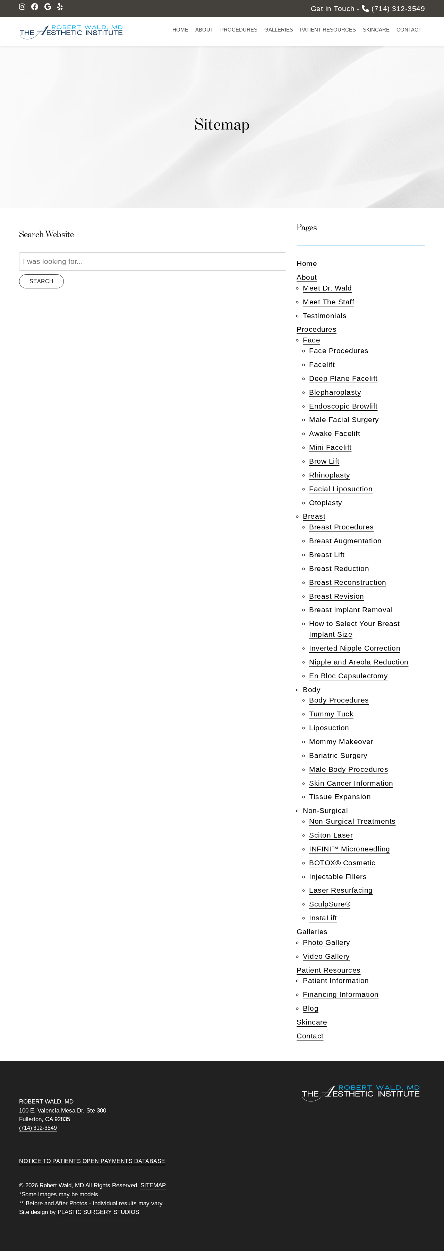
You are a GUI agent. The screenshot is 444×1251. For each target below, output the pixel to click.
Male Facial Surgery (344, 419)
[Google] (48, 7)
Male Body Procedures (348, 769)
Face (311, 340)
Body (312, 690)
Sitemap (153, 1185)
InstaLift (323, 918)
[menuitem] (180, 30)
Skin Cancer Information (351, 783)
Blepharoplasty (335, 392)
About (204, 30)
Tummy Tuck (331, 714)
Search (41, 281)
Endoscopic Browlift (343, 406)
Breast (314, 516)
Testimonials (325, 316)
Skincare (376, 30)
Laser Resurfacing (341, 890)
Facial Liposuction (341, 489)
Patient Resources (328, 30)
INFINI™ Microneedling (349, 849)
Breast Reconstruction (347, 582)
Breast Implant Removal (351, 610)
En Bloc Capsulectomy (348, 676)
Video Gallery (326, 956)
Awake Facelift (334, 433)
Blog (310, 1008)
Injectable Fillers (338, 877)
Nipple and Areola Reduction (359, 662)
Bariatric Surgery (338, 755)
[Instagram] (22, 7)
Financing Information (341, 994)
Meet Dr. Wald (327, 288)
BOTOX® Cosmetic (342, 863)
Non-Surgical (325, 810)
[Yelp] (60, 7)
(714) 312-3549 (38, 1128)
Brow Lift (324, 461)
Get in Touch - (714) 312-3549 (368, 8)
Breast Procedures (341, 527)
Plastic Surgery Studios (98, 1212)
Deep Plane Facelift (343, 378)
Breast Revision (336, 596)
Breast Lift (327, 555)
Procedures (238, 30)
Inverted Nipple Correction (354, 648)
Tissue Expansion (340, 797)
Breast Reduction (339, 568)
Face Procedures (339, 351)
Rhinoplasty (329, 475)
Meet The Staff (328, 302)
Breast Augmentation (345, 541)
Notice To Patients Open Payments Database (92, 1161)
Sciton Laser (331, 835)
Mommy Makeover (341, 741)
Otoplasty (325, 503)
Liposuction (329, 728)
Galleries (278, 30)
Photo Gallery (326, 942)
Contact (408, 30)
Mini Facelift (330, 447)
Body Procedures (339, 700)
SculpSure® (329, 904)
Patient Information (336, 980)
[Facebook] (35, 7)
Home (180, 30)
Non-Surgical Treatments (352, 821)
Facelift (322, 364)
